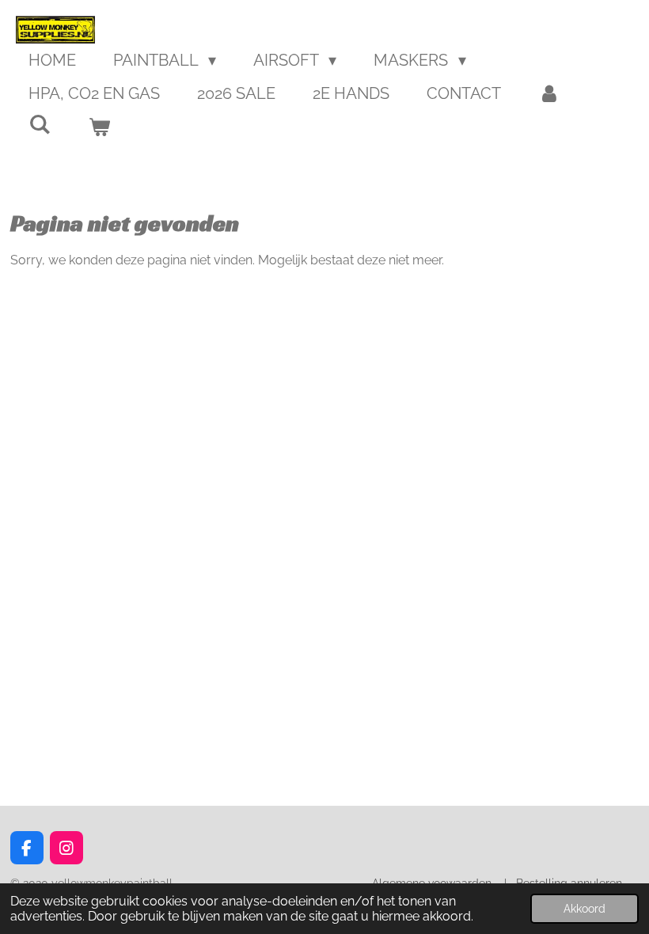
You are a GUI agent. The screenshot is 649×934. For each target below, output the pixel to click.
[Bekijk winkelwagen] (99, 126)
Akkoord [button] (584, 908)
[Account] (549, 93)
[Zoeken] (39, 124)
